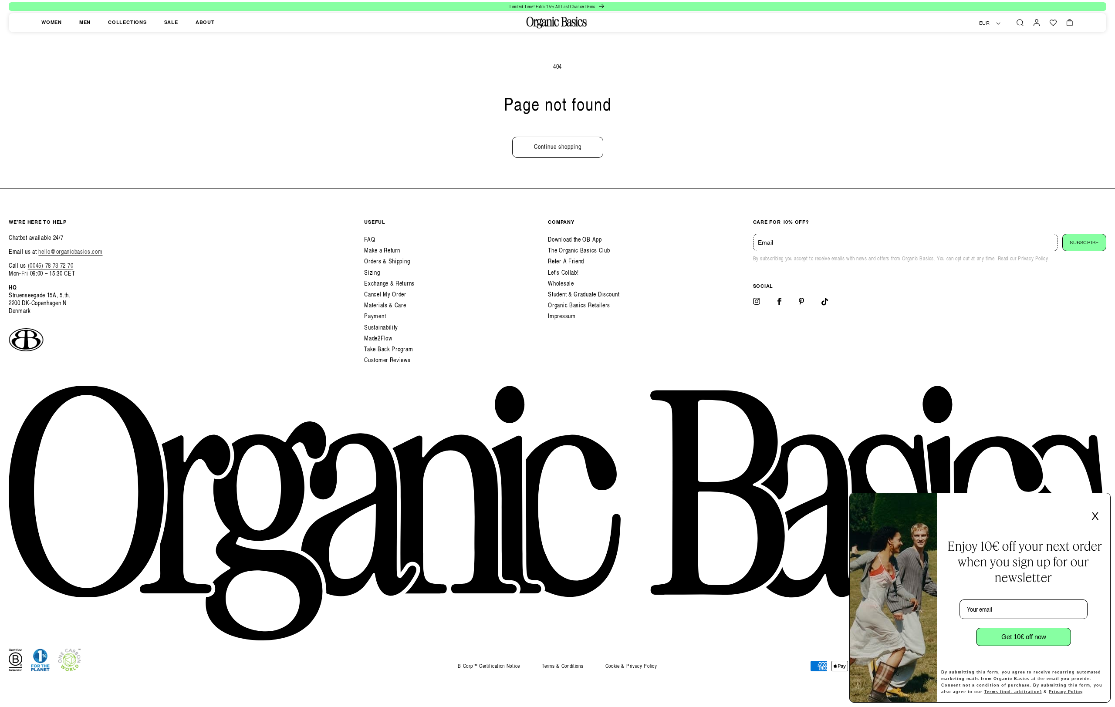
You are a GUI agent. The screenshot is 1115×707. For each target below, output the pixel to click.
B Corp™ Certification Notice (489, 666)
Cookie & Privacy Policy (631, 666)
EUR (984, 23)
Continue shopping (557, 146)
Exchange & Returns (389, 283)
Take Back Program (388, 349)
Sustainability (381, 327)
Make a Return (382, 250)
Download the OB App (574, 239)
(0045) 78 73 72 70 (51, 265)
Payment (375, 316)
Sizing (372, 272)
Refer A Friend (566, 261)
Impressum (561, 316)
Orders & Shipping (387, 261)
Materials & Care (385, 305)
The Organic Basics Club (579, 250)
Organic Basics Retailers (579, 305)
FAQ (369, 239)
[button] (1020, 22)
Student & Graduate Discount (583, 294)
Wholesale (561, 283)
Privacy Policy (1032, 258)
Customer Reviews (387, 360)
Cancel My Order (385, 294)
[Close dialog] (1101, 502)
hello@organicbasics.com (70, 251)
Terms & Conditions (563, 666)
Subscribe (1084, 242)
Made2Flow (378, 338)
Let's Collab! (563, 272)
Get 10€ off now (1023, 636)
